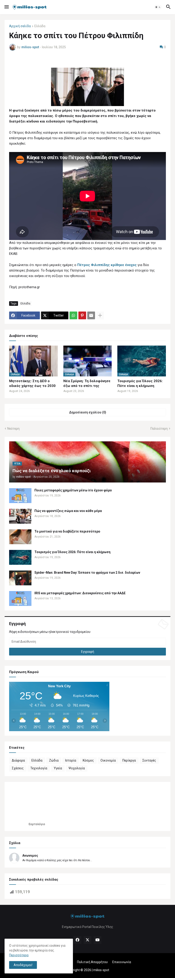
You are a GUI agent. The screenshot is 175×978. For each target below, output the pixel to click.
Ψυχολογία (77, 768)
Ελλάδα (39, 26)
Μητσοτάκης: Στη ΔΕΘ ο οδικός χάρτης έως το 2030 (32, 383)
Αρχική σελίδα (20, 26)
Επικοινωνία (121, 962)
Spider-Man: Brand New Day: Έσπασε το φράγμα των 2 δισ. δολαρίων (87, 572)
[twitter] (87, 940)
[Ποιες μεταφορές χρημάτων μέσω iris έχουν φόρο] (20, 495)
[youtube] (97, 940)
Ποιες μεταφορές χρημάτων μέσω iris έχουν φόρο (73, 490)
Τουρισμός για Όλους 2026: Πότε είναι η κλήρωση (140, 383)
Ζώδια (54, 760)
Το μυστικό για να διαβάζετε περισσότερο (67, 531)
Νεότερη (13, 428)
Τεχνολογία (38, 768)
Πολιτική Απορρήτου (92, 962)
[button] (6, 7)
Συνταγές (149, 760)
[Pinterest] (82, 315)
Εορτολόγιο (37, 824)
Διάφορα (18, 760)
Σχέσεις (18, 768)
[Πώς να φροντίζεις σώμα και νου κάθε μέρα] (20, 516)
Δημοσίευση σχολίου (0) (87, 412)
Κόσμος (88, 760)
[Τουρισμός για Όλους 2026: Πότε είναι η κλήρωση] (20, 557)
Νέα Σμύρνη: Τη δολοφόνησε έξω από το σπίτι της (87, 383)
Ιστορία (70, 760)
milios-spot (101, 970)
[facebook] (77, 940)
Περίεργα (129, 760)
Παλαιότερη (159, 428)
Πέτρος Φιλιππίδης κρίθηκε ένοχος (107, 265)
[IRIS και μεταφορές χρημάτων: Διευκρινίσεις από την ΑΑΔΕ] (20, 598)
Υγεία (58, 768)
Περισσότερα (18, 955)
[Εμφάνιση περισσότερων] (100, 315)
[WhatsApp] (73, 315)
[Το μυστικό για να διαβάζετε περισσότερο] (20, 536)
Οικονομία (108, 760)
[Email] (91, 315)
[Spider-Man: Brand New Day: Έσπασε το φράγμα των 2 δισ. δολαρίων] (20, 577)
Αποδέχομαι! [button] (23, 965)
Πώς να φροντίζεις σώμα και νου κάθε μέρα (68, 511)
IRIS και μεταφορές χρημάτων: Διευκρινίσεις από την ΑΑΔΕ (80, 593)
